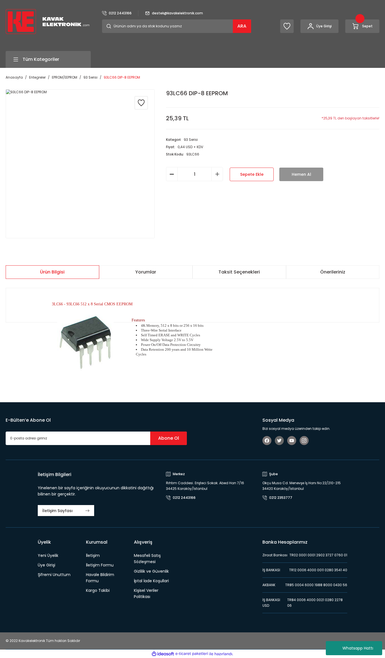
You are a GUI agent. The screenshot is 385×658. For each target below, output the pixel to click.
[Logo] (47, 21)
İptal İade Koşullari (151, 581)
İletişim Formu (100, 565)
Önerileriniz (332, 272)
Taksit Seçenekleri (239, 272)
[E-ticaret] (191, 653)
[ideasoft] (163, 654)
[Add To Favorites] (141, 103)
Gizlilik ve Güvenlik (151, 571)
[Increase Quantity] (217, 174)
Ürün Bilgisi (52, 272)
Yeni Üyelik (48, 555)
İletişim (93, 555)
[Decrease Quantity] (171, 174)
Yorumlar (145, 272)
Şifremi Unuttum (54, 574)
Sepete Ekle (252, 174)
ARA (241, 26)
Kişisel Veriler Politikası (146, 593)
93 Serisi (191, 139)
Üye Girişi (46, 565)
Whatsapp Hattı (357, 648)
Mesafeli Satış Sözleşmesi (147, 558)
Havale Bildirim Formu (100, 578)
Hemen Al (301, 174)
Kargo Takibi (98, 590)
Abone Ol (168, 438)
